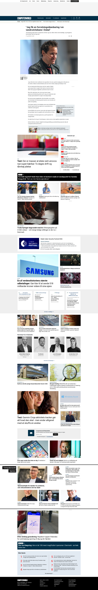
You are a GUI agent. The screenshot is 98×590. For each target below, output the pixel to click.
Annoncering (56, 1)
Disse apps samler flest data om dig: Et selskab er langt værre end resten (34, 561)
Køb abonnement (74, 1)
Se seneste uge (48, 573)
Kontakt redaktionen (44, 585)
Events (33, 1)
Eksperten (50, 1)
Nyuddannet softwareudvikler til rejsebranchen (39, 297)
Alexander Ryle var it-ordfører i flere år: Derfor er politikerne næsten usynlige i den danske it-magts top (70, 159)
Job (30, 1)
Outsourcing (63, 327)
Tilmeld (55, 434)
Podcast (41, 581)
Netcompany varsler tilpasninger (63, 21)
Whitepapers (56, 584)
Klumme (65, 151)
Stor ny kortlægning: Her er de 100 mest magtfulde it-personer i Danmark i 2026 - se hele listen (64, 557)
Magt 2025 (21, 543)
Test (65, 138)
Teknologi (40, 18)
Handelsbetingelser (72, 584)
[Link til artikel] (37, 146)
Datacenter (41, 327)
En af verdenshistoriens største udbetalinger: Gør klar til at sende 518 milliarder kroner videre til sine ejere (65, 561)
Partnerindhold (57, 582)
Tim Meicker (41, 354)
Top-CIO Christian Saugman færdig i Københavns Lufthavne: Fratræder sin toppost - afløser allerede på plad (69, 148)
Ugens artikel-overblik (44, 580)
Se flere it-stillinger (48, 311)
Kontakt (68, 1)
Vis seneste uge (75, 169)
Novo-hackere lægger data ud (49, 21)
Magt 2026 (66, 156)
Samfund (63, 18)
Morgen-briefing (53, 382)
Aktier (18, 278)
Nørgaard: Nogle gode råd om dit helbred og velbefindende (34, 569)
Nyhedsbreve (62, 1)
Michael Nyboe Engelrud (24, 354)
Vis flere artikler (66, 169)
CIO (64, 145)
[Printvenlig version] (71, 36)
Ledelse (65, 163)
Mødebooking (43, 1)
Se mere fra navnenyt (48, 360)
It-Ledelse (56, 18)
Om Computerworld (23, 1)
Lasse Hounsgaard (57, 354)
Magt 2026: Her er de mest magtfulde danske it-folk (31, 21)
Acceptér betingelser (41, 436)
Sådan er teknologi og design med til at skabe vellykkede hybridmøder (51, 128)
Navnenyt (41, 584)
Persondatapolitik (72, 580)
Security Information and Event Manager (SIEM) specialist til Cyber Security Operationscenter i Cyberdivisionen (73, 303)
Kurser (38, 1)
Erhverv (48, 18)
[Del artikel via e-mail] (69, 36)
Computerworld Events (58, 581)
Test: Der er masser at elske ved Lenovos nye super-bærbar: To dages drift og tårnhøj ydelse (70, 141)
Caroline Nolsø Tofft (73, 354)
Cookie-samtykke (72, 581)
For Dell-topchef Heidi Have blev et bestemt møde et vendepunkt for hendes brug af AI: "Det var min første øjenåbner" (70, 166)
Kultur (61, 267)
